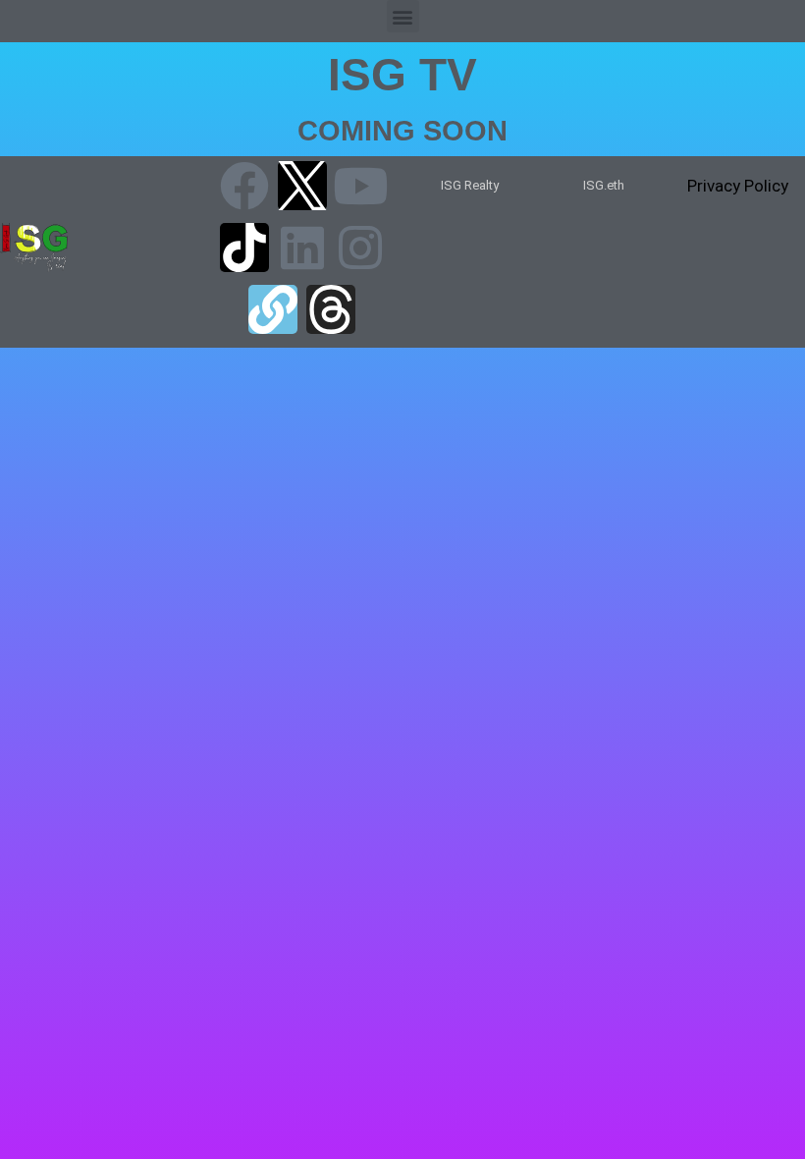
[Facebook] (244, 185)
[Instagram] (360, 247)
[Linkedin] (302, 247)
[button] (403, 16)
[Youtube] (360, 185)
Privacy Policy (737, 185)
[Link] (272, 309)
